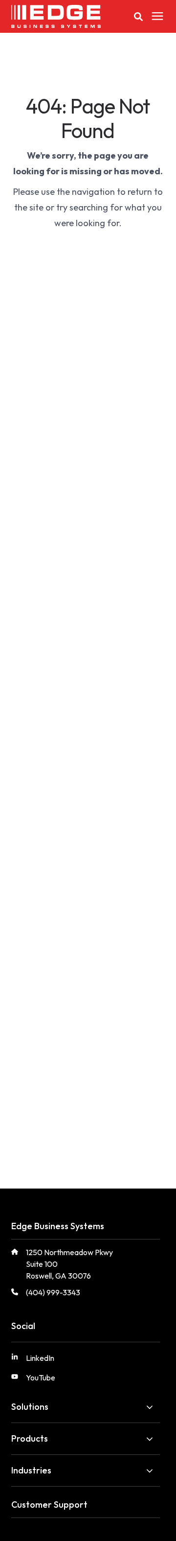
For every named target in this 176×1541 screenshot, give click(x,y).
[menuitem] (47, 1362)
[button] (138, 16)
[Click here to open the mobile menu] (157, 16)
